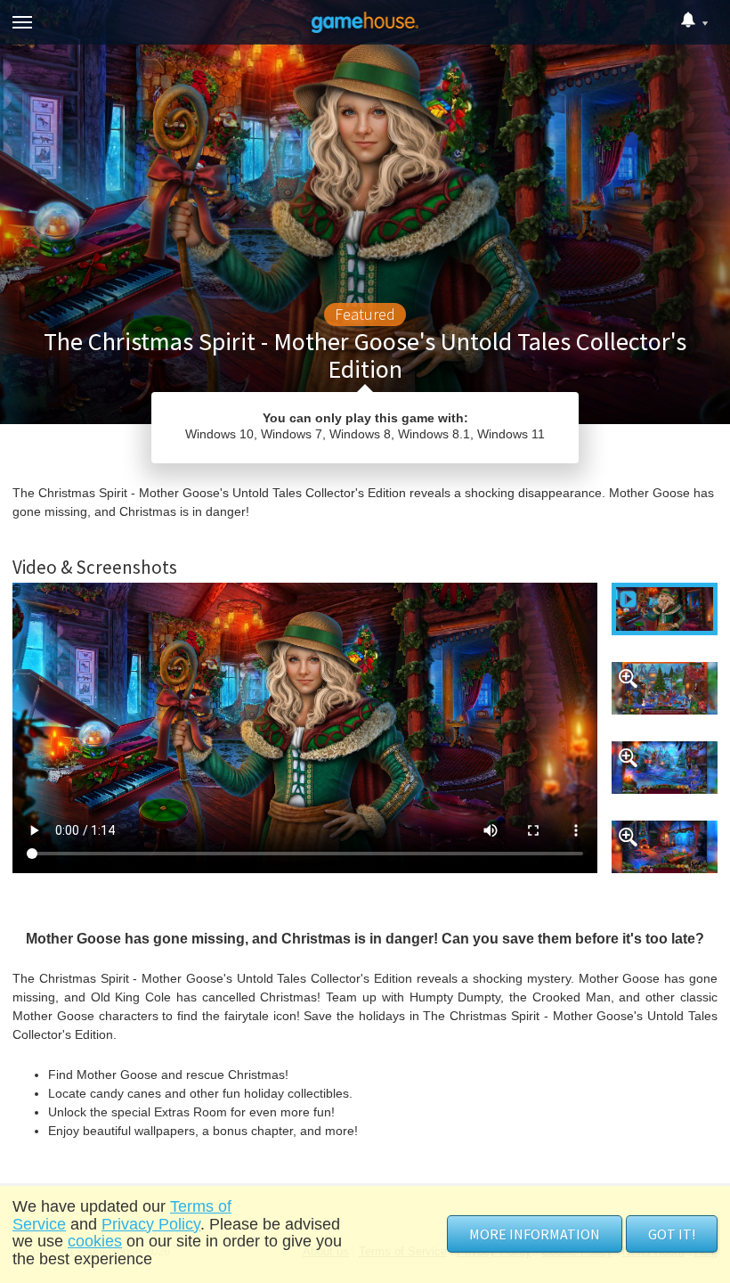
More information (534, 1234)
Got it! (671, 1234)
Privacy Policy (150, 1224)
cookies (95, 1241)
